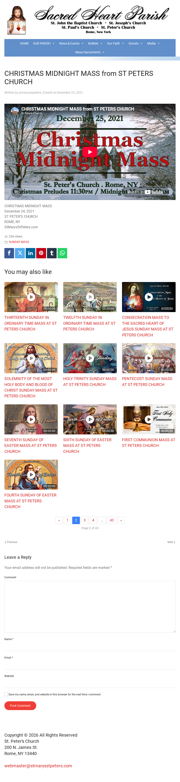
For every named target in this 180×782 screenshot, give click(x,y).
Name (8, 639)
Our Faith (113, 43)
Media (151, 43)
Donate (134, 43)
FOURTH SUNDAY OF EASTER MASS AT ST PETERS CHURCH (30, 501)
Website (9, 676)
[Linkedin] (30, 253)
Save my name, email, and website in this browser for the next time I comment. (54, 694)
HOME (24, 43)
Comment (10, 577)
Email (8, 657)
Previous (11, 542)
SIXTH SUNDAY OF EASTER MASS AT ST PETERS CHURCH (87, 446)
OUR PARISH (41, 43)
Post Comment (20, 705)
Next (170, 542)
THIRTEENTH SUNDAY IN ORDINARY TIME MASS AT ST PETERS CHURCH (30, 323)
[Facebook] (9, 253)
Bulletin (93, 43)
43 (112, 520)
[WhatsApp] (62, 253)
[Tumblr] (52, 253)
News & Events (69, 43)
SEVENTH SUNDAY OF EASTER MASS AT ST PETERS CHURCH (30, 446)
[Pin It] (41, 253)
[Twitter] (20, 253)
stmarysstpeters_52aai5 (35, 92)
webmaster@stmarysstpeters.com (38, 765)
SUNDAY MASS (19, 242)
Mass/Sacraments (88, 52)
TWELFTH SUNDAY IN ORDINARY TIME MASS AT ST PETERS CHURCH (89, 323)
